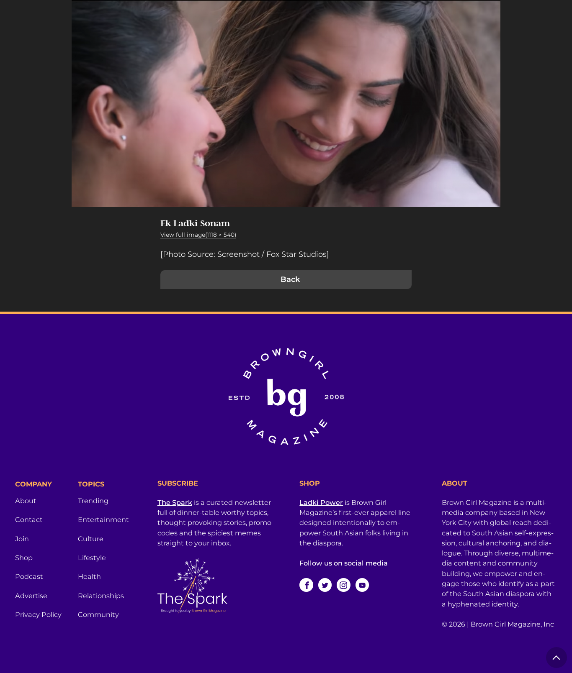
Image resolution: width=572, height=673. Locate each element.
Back (290, 279)
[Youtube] (362, 584)
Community (98, 614)
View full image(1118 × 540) (198, 234)
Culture (90, 539)
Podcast (29, 576)
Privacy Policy (38, 614)
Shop (24, 557)
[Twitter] (325, 584)
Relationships (101, 595)
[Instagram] (343, 584)
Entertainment (103, 519)
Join (22, 539)
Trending (93, 500)
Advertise (31, 595)
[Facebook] (306, 584)
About (25, 500)
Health (89, 576)
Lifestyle (92, 557)
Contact (29, 519)
